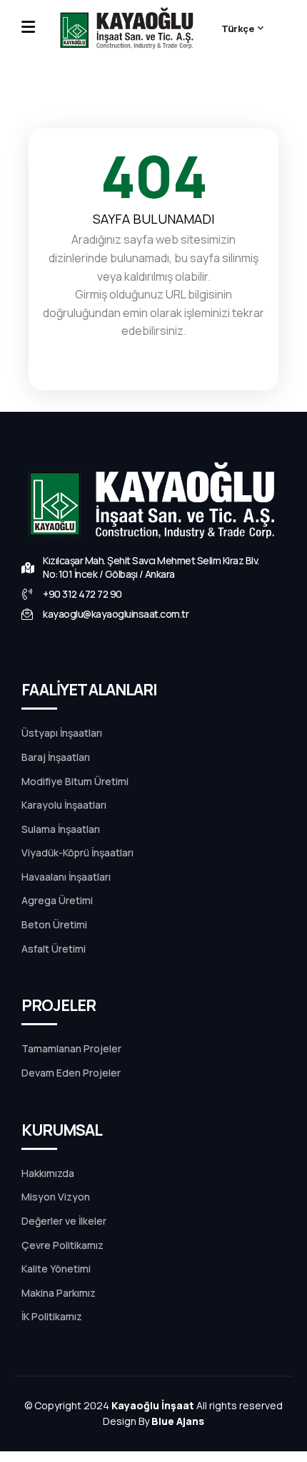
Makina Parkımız (58, 1293)
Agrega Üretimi (57, 900)
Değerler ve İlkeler (63, 1221)
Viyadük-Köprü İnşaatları (77, 852)
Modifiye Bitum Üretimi (75, 781)
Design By (153, 1421)
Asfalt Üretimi (53, 949)
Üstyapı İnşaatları (61, 733)
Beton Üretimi (54, 924)
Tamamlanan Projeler (71, 1048)
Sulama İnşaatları (60, 829)
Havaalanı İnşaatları (66, 877)
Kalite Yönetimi (56, 1269)
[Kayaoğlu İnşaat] (127, 28)
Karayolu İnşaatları (63, 805)
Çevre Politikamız (62, 1245)
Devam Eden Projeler (71, 1073)
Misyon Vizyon (55, 1197)
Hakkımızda (47, 1173)
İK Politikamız (51, 1316)
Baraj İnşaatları (55, 757)
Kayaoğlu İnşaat (152, 1405)
